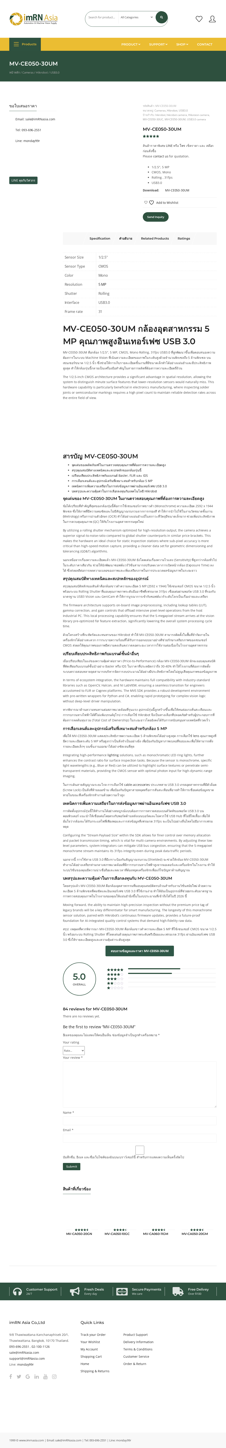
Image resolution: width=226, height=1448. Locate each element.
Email (68, 1130)
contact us (160, 156)
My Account (89, 1349)
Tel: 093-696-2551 (28, 130)
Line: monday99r (27, 141)
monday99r (25, 1364)
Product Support (135, 1335)
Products (28, 44)
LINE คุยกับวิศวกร (23, 180)
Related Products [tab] (155, 238)
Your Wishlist (90, 1342)
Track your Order (93, 1335)
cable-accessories (137, 785)
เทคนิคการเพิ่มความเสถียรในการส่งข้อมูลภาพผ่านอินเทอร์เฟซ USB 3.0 (119, 486)
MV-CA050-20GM (195, 1234)
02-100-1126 (41, 1346)
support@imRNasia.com (27, 1358)
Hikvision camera (198, 115)
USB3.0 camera (196, 119)
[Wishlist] (199, 19)
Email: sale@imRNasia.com (35, 119)
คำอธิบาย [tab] (125, 238)
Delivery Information (138, 1342)
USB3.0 (54, 72)
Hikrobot (42, 72)
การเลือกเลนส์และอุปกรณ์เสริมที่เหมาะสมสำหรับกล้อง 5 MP (112, 481)
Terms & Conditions (137, 1349)
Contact (204, 44)
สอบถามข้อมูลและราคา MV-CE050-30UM (140, 951)
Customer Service (136, 1356)
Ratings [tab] (184, 238)
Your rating (71, 1042)
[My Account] (212, 19)
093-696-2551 (19, 1346)
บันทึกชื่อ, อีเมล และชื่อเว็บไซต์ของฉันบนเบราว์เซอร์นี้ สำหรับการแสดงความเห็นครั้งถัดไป (123, 1157)
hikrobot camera (177, 115)
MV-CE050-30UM (175, 119)
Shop (181, 44)
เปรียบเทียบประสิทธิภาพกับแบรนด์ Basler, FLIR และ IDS (110, 475)
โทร (182, 146)
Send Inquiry (155, 217)
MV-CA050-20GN (79, 1234)
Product (129, 44)
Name (68, 1112)
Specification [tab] (100, 238)
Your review (73, 1057)
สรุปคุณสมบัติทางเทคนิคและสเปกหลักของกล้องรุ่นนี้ (106, 470)
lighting (113, 755)
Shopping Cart (91, 1356)
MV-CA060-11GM (155, 1234)
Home (85, 1364)
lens (196, 736)
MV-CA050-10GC (117, 1234)
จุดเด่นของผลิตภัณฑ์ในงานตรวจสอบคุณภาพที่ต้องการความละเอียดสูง (119, 465)
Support (157, 44)
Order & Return (134, 1364)
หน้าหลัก (14, 72)
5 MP (102, 284)
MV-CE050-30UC (153, 119)
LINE (169, 146)
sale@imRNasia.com (24, 1352)
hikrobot (160, 115)
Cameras (28, 72)
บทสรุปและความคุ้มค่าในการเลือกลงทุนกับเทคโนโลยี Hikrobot (114, 491)
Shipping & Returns (95, 1371)
